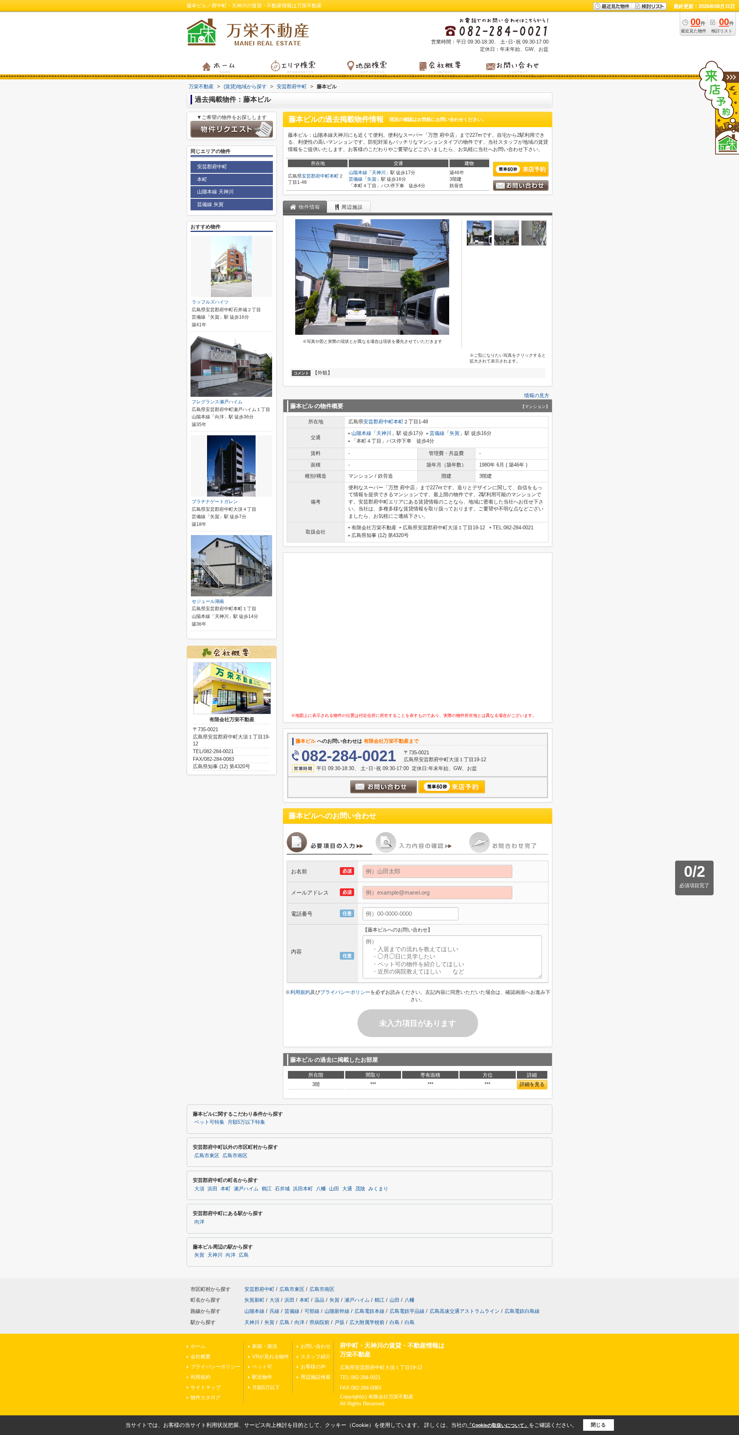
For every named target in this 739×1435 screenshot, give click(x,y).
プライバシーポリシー (345, 992)
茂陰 (360, 1189)
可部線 (311, 1311)
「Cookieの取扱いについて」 (498, 1425)
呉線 (274, 1311)
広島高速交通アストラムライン (465, 1311)
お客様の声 (313, 1367)
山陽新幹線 (336, 1311)
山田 (334, 1189)
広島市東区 (206, 1155)
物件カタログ (206, 1397)
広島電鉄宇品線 (407, 1311)
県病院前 (319, 1322)
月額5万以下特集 (246, 1122)
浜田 (212, 1189)
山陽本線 (358, 172)
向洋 (199, 1222)
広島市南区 (234, 1155)
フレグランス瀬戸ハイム (217, 401)
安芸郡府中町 (315, 176)
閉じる (598, 1425)
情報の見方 (536, 395)
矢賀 (371, 179)
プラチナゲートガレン (215, 501)
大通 (347, 1189)
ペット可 (262, 1367)
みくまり (378, 1189)
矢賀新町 (254, 1300)
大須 (199, 1189)
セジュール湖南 (208, 601)
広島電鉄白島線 (522, 1311)
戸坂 (339, 1322)
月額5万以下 (266, 1387)
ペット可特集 (209, 1122)
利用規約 (300, 992)
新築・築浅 (264, 1346)
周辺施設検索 (316, 1377)
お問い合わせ (316, 1346)
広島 (244, 1255)
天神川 (379, 172)
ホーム (198, 1346)
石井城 (282, 1189)
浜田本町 (303, 1189)
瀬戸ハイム (246, 1189)
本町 (334, 176)
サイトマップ (206, 1387)
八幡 (321, 1189)
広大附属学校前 (367, 1322)
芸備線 (356, 179)
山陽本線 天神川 (215, 192)
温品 (319, 1300)
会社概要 (201, 1356)
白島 (395, 1322)
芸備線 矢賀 (210, 204)
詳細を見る (532, 1084)
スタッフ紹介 (316, 1356)
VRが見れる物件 (270, 1356)
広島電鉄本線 (369, 1311)
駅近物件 (262, 1377)
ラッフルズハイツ (210, 302)
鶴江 (267, 1189)
